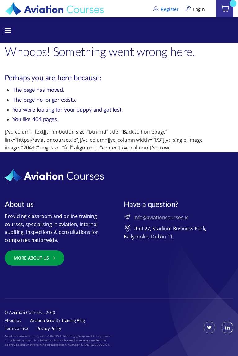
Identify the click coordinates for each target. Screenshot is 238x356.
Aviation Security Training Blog (57, 320)
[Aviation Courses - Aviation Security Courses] (54, 8)
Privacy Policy (49, 328)
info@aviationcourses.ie (161, 217)
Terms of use (16, 328)
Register (169, 9)
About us (13, 320)
